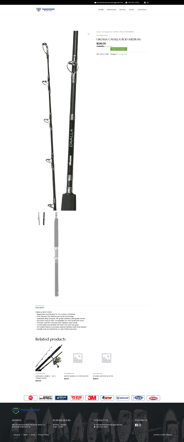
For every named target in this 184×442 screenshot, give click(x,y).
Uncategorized (107, 32)
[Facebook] (145, 2)
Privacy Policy (43, 435)
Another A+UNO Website (163, 435)
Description (39, 308)
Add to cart (118, 49)
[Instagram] (148, 2)
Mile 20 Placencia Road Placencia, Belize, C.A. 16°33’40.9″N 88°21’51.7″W (29, 426)
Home (101, 10)
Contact (142, 10)
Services (111, 10)
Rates (123, 10)
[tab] (39, 307)
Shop (131, 10)
